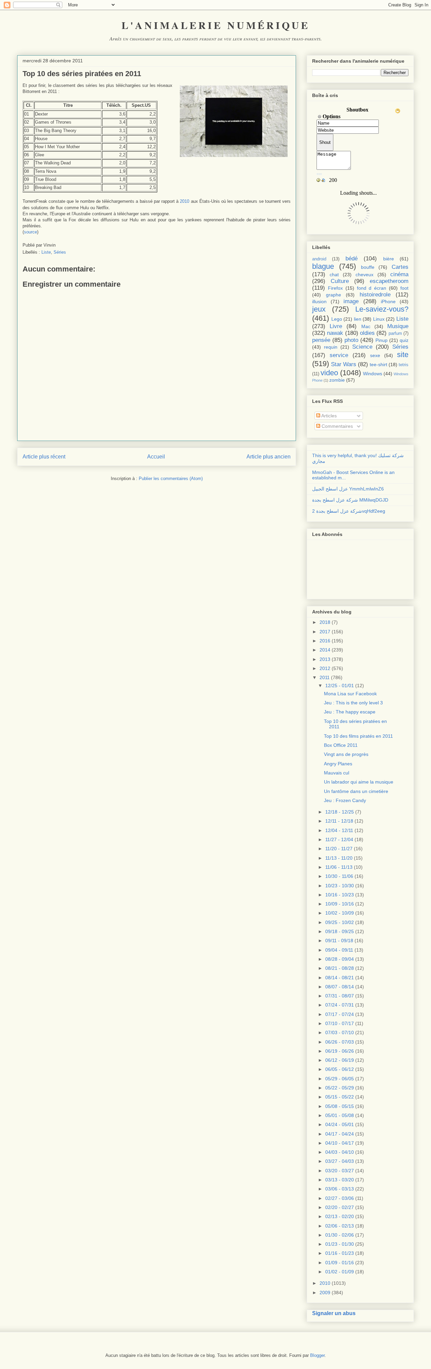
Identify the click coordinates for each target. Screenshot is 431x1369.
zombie (337, 380)
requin (330, 347)
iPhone (388, 301)
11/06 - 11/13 (339, 867)
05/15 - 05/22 (339, 1097)
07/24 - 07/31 (339, 1005)
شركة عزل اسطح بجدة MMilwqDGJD (350, 500)
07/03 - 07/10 (339, 1032)
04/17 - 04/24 (339, 1134)
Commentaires (336, 426)
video (329, 373)
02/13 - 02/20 (339, 1216)
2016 (325, 640)
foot (404, 288)
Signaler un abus (334, 1313)
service (339, 355)
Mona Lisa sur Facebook (350, 693)
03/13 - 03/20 (339, 1179)
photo (351, 340)
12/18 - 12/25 (339, 812)
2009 (325, 1292)
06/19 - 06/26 (339, 1051)
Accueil (156, 456)
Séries (60, 252)
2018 (325, 622)
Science (362, 347)
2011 (325, 677)
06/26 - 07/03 (339, 1042)
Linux (379, 319)
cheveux (364, 274)
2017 (325, 631)
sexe (375, 355)
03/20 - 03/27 (339, 1170)
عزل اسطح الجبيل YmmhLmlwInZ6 (348, 488)
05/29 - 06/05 (339, 1078)
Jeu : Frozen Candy (345, 800)
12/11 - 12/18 (339, 821)
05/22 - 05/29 (339, 1087)
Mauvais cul (336, 772)
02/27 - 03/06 (339, 1198)
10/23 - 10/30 (339, 885)
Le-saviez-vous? (381, 309)
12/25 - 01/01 (339, 685)
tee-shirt (378, 364)
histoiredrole (375, 294)
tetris (403, 364)
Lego (336, 319)
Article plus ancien (268, 456)
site (402, 354)
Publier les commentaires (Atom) (171, 478)
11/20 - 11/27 (339, 848)
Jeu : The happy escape (349, 711)
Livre (336, 326)
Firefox (335, 288)
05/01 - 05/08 (339, 1115)
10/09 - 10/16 (339, 903)
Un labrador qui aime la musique (358, 782)
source (30, 231)
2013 (325, 659)
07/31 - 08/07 (339, 995)
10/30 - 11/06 (339, 876)
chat (334, 274)
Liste (46, 252)
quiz (404, 340)
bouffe (367, 267)
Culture (340, 281)
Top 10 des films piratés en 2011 (358, 736)
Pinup (381, 340)
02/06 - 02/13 (339, 1226)
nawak (335, 333)
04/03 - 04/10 (339, 1152)
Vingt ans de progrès (346, 754)
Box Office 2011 (341, 745)
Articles (328, 415)
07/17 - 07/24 (339, 1014)
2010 (184, 201)
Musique (397, 326)
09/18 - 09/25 (339, 931)
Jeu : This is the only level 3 (353, 702)
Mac (365, 326)
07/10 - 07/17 (339, 1023)
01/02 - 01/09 (339, 1271)
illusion (319, 301)
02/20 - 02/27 (339, 1207)
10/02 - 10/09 (339, 913)
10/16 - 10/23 (339, 894)
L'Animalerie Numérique (216, 25)
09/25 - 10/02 (339, 922)
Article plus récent (44, 456)
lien (357, 319)
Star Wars (343, 364)
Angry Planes (338, 763)
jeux (319, 309)
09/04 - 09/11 (339, 950)
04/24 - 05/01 (339, 1124)
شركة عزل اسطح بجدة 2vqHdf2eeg (348, 511)
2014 (325, 649)
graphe (333, 294)
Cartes (400, 267)
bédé (351, 258)
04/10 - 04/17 (339, 1143)
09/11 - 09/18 (339, 940)
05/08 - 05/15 (339, 1106)
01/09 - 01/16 (339, 1262)
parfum (395, 333)
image (351, 301)
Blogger (317, 1355)
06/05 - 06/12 (339, 1069)
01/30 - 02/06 (339, 1235)
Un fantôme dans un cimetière (356, 791)
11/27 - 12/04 (339, 839)
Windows (372, 373)
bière (388, 258)
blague (323, 266)
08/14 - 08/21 (339, 977)
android (319, 259)
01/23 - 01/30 (339, 1244)
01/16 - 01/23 (339, 1253)
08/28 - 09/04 (339, 959)
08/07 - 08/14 (339, 986)
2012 (325, 668)
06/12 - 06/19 (339, 1060)
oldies (367, 333)
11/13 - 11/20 (339, 858)
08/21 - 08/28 (339, 968)
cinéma (399, 274)
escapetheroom (389, 281)
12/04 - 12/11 (339, 830)
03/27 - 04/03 (339, 1161)
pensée (321, 340)
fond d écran (372, 288)
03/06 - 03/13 (339, 1188)
